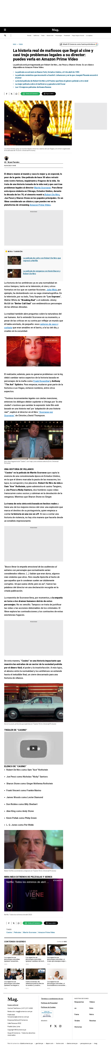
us (75, 1008)
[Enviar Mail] (5, 162)
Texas (43, 35)
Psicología (59, 35)
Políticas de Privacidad (49, 1003)
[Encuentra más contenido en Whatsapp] (16, 93)
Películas (17, 932)
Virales (77, 1021)
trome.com (60, 1043)
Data (91, 1008)
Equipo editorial (13, 1005)
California (36, 35)
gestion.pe (39, 1043)
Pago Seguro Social (78, 35)
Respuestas (79, 1002)
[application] (33, 895)
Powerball (67, 35)
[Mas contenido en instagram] (60, 1026)
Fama (76, 1014)
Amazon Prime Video (46, 932)
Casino (9, 932)
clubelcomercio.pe (26, 1043)
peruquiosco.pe (85, 1043)
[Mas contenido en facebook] (50, 1026)
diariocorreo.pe (72, 1043)
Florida (29, 35)
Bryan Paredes (13, 162)
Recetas (92, 1021)
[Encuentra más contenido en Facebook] (6, 93)
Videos (92, 1002)
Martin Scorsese (29, 932)
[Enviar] (5, 36)
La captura (89, 35)
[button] (9, 906)
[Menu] (6, 30)
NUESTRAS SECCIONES (81, 998)
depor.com (49, 1043)
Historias (78, 1027)
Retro (91, 1014)
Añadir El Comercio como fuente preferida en (79, 44)
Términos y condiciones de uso (52, 999)
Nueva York (50, 35)
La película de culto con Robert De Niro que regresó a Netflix (42, 259)
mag (95, 1043)
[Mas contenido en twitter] (55, 1026)
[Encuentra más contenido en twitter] (11, 93)
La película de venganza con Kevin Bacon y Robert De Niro (41, 272)
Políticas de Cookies (48, 1007)
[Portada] (13, 1003)
